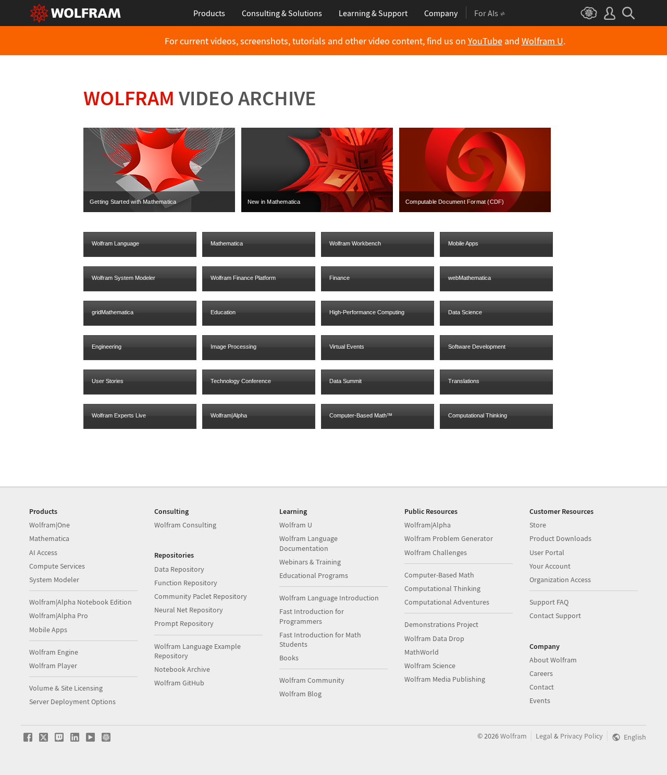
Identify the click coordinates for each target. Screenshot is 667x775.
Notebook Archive (182, 669)
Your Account (550, 566)
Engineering (106, 346)
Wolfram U (542, 41)
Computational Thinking (477, 415)
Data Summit (345, 381)
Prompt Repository (184, 623)
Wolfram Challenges (435, 552)
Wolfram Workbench (355, 243)
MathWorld (421, 652)
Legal (544, 736)
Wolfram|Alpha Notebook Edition (80, 602)
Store (537, 525)
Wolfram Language (115, 243)
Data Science (465, 312)
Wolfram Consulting (185, 525)
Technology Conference (241, 381)
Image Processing (233, 346)
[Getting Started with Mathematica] (159, 210)
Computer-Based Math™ (360, 415)
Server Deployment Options (72, 701)
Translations (463, 381)
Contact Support (555, 615)
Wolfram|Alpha (229, 415)
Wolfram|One (49, 525)
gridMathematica (112, 312)
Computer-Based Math (439, 575)
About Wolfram (553, 660)
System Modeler (54, 579)
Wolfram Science (429, 665)
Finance (339, 278)
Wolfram (513, 736)
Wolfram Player (53, 665)
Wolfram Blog (300, 693)
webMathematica (469, 278)
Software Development (476, 346)
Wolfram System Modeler (123, 278)
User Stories (107, 381)
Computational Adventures (446, 602)
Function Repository (185, 582)
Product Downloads (560, 538)
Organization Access (560, 579)
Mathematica (227, 243)
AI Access (43, 552)
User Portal (546, 552)
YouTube (485, 41)
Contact (541, 687)
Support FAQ (549, 602)
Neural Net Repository (188, 609)
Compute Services (57, 566)
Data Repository (179, 569)
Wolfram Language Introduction (329, 597)
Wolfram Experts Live (119, 415)
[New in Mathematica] (317, 210)
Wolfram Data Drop (434, 638)
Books (289, 657)
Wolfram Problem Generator (448, 538)
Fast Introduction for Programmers (311, 616)
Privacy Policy (581, 736)
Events (539, 700)
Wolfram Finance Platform (243, 278)
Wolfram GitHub (179, 682)
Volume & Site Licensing (66, 688)
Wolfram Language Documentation (308, 543)
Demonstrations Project (441, 624)
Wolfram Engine (53, 652)
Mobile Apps (463, 243)
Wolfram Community (311, 680)
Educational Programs (313, 575)
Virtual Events (346, 346)
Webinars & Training (310, 562)
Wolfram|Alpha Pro (58, 615)
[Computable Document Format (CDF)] (475, 210)
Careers (541, 673)
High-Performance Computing (366, 312)
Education (223, 312)
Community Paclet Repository (200, 596)
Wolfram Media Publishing (444, 679)
